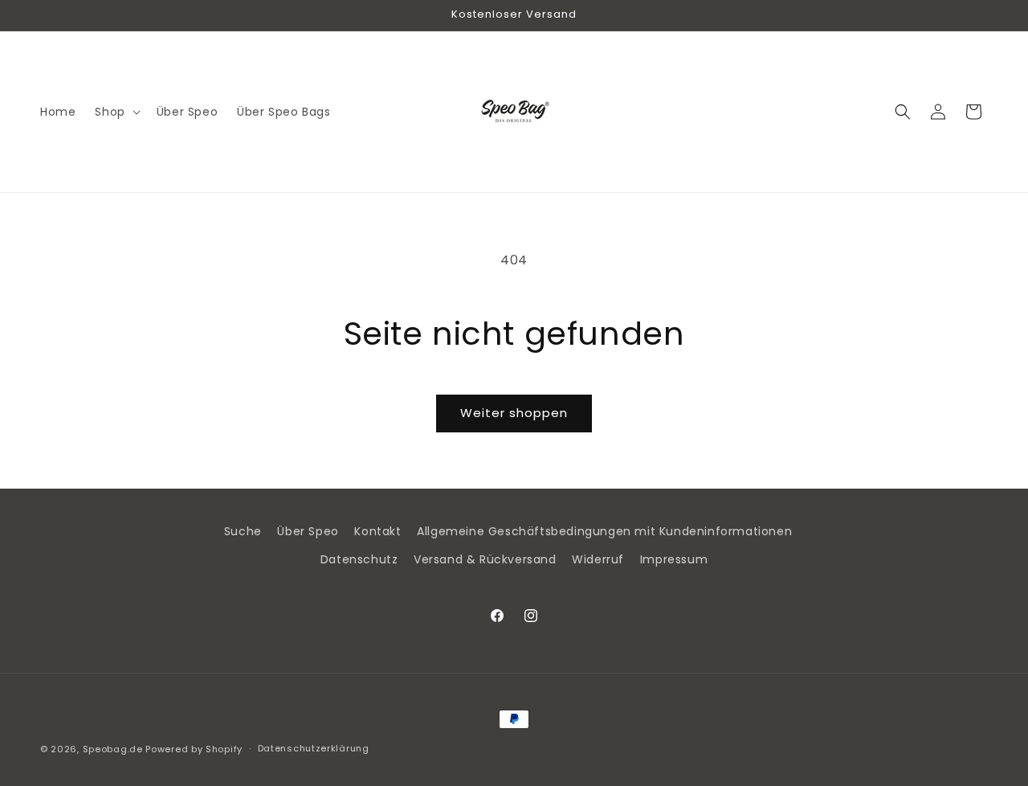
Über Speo (307, 531)
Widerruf (598, 559)
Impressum (674, 559)
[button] (115, 112)
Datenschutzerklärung (313, 748)
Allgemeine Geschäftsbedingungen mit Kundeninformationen (604, 531)
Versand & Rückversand (485, 559)
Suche (243, 531)
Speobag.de (113, 749)
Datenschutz (359, 559)
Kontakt (377, 531)
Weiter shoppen (514, 412)
